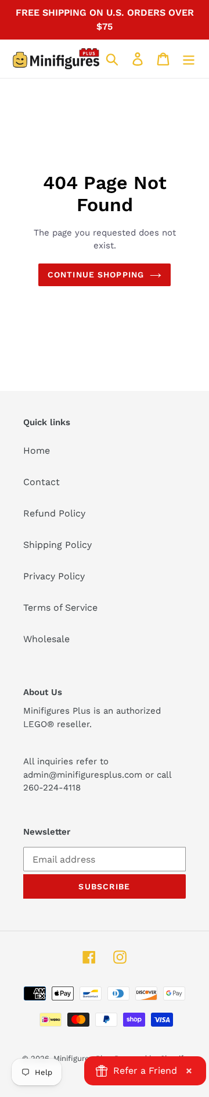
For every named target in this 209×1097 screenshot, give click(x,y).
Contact (41, 481)
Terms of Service (60, 607)
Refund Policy (54, 513)
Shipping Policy (57, 544)
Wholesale (46, 638)
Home (36, 450)
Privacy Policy (54, 576)
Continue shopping (96, 274)
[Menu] (188, 59)
